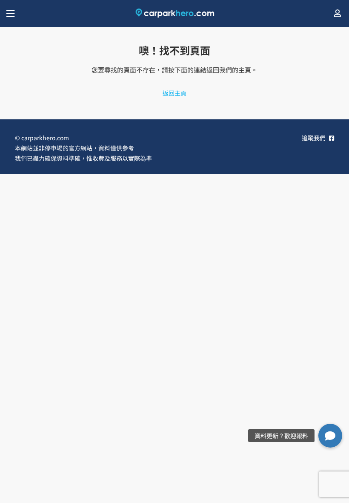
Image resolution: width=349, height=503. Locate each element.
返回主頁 (174, 93)
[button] (330, 436)
